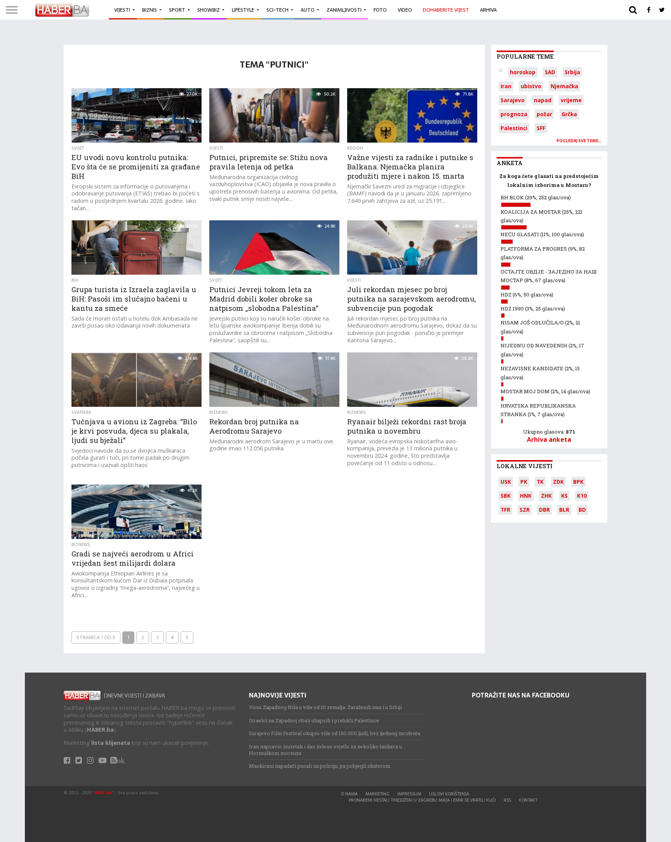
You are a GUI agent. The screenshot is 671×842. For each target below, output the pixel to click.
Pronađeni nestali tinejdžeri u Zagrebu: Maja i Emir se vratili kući (422, 800)
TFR (505, 509)
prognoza (514, 114)
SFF (541, 128)
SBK (506, 495)
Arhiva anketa (549, 439)
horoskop (522, 72)
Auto (308, 10)
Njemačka (564, 86)
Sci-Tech (277, 10)
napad (542, 100)
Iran (506, 86)
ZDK (558, 481)
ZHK (546, 495)
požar (544, 114)
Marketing (377, 793)
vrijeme (571, 100)
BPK (578, 481)
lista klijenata (110, 742)
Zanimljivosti (344, 10)
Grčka (569, 114)
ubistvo (531, 86)
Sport (177, 10)
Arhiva (488, 10)
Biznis (149, 10)
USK (506, 481)
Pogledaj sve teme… (578, 141)
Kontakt (528, 800)
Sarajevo (513, 100)
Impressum (409, 793)
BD (582, 509)
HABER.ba (100, 729)
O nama (349, 793)
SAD (550, 72)
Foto (380, 10)
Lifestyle (243, 10)
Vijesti (122, 10)
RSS (507, 800)
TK (540, 481)
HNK (526, 495)
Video (405, 10)
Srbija (572, 72)
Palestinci (514, 128)
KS (564, 495)
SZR (525, 509)
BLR (564, 509)
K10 (582, 495)
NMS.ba (103, 792)
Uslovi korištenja (449, 793)
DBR (544, 509)
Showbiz (208, 10)
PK (523, 481)
